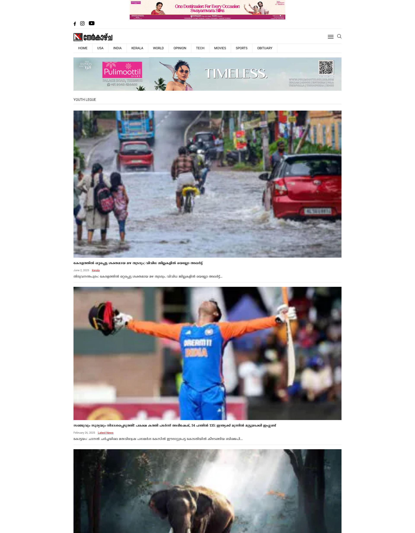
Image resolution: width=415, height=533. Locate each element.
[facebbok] (75, 25)
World (142, 48)
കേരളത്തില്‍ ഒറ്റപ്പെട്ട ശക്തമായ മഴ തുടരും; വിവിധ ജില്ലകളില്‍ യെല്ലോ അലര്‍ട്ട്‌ (138, 263)
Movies (192, 48)
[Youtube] (92, 25)
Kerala (124, 48)
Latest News (105, 432)
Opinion (160, 48)
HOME (81, 48)
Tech (176, 48)
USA (95, 48)
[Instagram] (82, 25)
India (108, 48)
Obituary (230, 48)
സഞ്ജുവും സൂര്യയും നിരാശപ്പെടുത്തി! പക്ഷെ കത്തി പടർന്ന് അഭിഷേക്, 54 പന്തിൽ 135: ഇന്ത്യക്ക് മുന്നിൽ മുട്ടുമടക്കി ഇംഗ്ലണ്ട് (174, 425)
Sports (210, 48)
